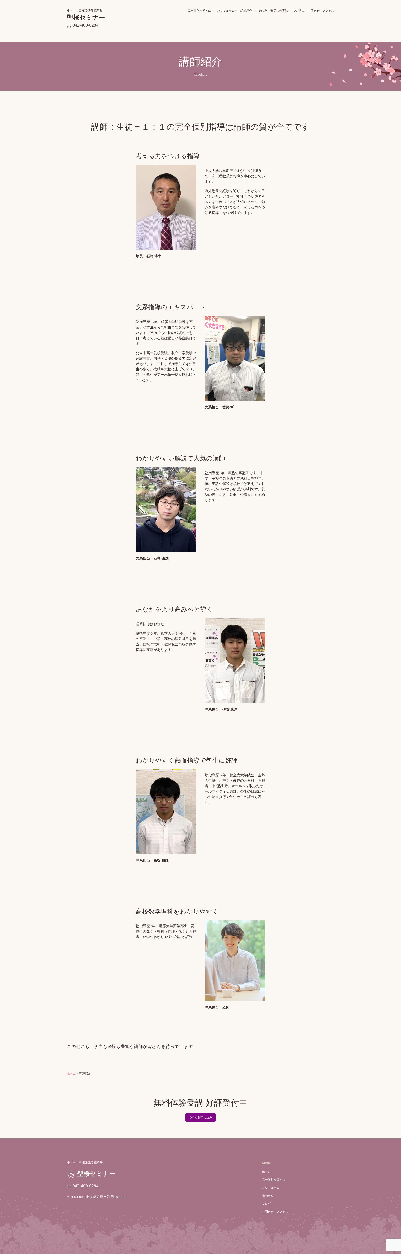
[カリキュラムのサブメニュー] (236, 11)
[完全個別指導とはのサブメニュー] (213, 11)
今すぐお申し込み (200, 1117)
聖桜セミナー (86, 17)
